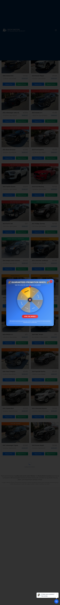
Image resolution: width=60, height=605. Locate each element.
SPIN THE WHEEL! (30, 316)
